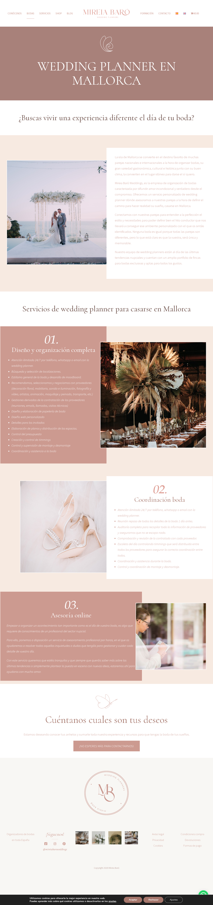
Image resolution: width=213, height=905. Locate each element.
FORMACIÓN (146, 13)
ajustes (112, 901)
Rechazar (153, 899)
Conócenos (15, 13)
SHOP (59, 13)
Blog (70, 13)
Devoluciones (192, 840)
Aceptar (133, 899)
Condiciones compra (192, 834)
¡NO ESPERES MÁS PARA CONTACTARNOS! (106, 746)
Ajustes (174, 899)
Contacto (164, 13)
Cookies (158, 845)
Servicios (45, 13)
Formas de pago (192, 845)
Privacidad (158, 840)
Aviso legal (158, 834)
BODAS (30, 13)
